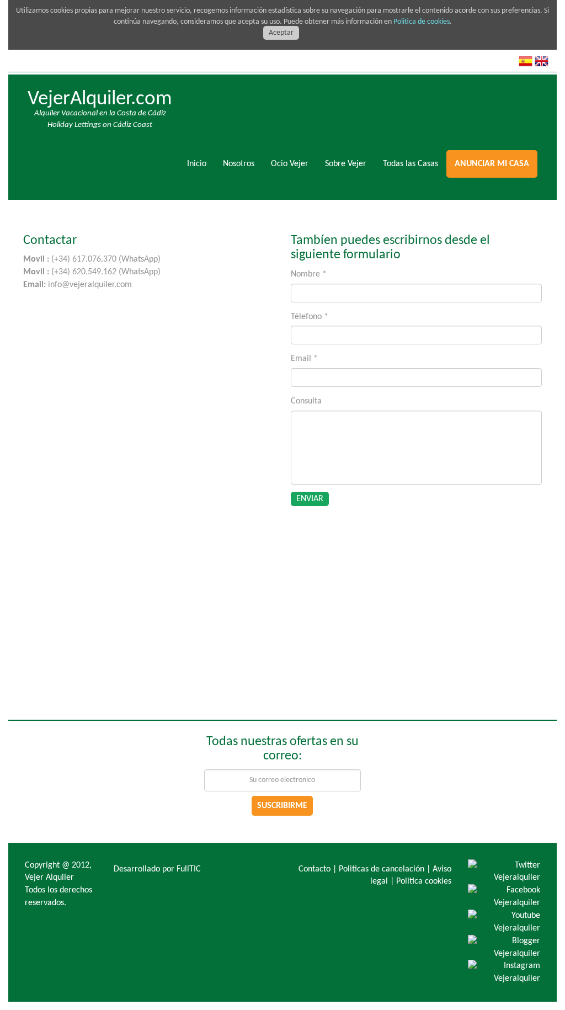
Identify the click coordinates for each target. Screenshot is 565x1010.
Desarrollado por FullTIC (157, 869)
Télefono (309, 316)
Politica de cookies (421, 22)
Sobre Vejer (345, 164)
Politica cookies (423, 881)
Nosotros (238, 164)
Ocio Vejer (289, 164)
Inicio (196, 164)
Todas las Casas (410, 164)
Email (304, 358)
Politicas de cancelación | (384, 869)
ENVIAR (309, 499)
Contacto (315, 869)
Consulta (306, 401)
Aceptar (281, 33)
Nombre (309, 274)
